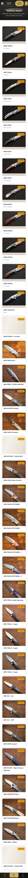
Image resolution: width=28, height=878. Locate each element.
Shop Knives (19, 3)
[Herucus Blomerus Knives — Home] (2, 3)
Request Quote (9, 3)
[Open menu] (26, 3)
